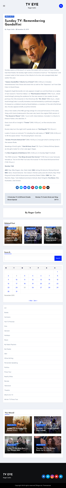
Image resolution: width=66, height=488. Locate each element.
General (6, 331)
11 (24, 279)
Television (7, 386)
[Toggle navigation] (4, 5)
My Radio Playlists (10, 344)
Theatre (7, 390)
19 (33, 283)
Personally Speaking (11, 363)
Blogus (38, 485)
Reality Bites (8, 376)
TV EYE (32, 4)
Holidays (7, 335)
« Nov (30, 300)
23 (8, 287)
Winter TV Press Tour (11, 399)
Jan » (35, 300)
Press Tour (7, 372)
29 (57, 287)
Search (7, 252)
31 (16, 291)
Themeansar (47, 485)
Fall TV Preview (9, 322)
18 (24, 283)
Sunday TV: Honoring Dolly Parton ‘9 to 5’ (12, 233)
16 (8, 283)
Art (5, 308)
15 (57, 279)
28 (49, 287)
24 (16, 287)
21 (49, 283)
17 (16, 283)
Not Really (7, 349)
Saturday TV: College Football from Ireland (32, 233)
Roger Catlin (11, 29)
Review (6, 381)
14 (49, 279)
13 (41, 279)
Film (5, 326)
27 (41, 287)
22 (57, 283)
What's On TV (10, 16)
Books (6, 312)
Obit (5, 354)
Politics (6, 367)
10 (16, 279)
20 (41, 283)
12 (33, 279)
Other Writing (8, 358)
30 (8, 291)
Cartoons (7, 317)
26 (33, 287)
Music (6, 340)
